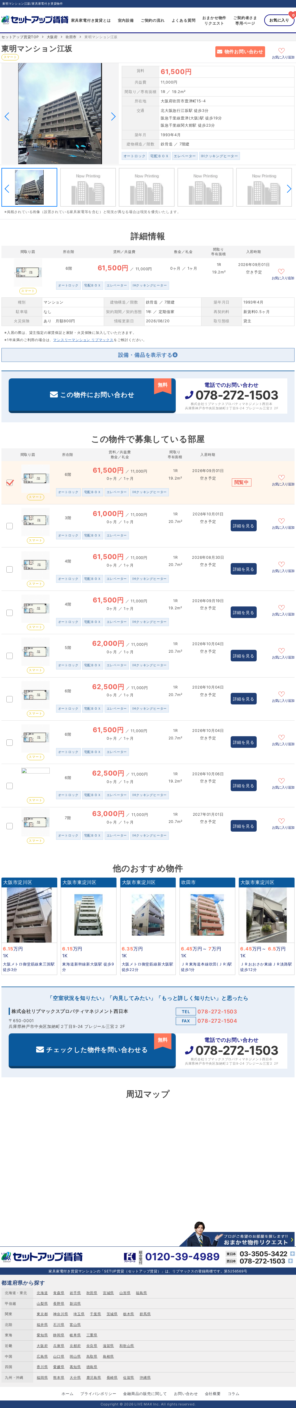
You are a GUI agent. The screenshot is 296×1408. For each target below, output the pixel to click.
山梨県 (42, 1303)
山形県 (124, 1293)
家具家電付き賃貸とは (91, 20)
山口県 (58, 1356)
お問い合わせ (186, 1393)
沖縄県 (145, 1377)
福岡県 (42, 1377)
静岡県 (58, 1335)
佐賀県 (128, 1377)
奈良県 (91, 1346)
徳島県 (91, 1367)
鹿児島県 (93, 1377)
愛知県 (42, 1335)
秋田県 (91, 1293)
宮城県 (108, 1293)
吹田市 (71, 37)
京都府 (75, 1346)
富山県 (75, 1324)
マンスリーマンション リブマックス (83, 340)
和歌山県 (126, 1346)
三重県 (91, 1335)
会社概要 (213, 1393)
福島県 (141, 1293)
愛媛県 (58, 1367)
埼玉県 (78, 1314)
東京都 (42, 1314)
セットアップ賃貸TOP (20, 37)
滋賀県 (108, 1346)
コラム (234, 1393)
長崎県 (112, 1377)
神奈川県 (60, 1314)
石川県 (58, 1324)
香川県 (42, 1367)
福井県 (42, 1324)
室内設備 (126, 20)
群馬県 (145, 1314)
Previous (9, 116)
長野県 (58, 1303)
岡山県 (75, 1356)
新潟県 (75, 1303)
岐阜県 (75, 1335)
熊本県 (58, 1377)
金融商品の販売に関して (145, 1393)
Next (111, 116)
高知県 (75, 1367)
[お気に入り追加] (283, 50)
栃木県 (128, 1314)
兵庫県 (58, 1346)
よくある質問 (184, 20)
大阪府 (52, 37)
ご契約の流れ (153, 20)
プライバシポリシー (98, 1393)
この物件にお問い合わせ (114, 390)
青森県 (58, 1293)
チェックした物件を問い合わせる (107, 1045)
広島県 (42, 1356)
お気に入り (279, 20)
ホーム (67, 1393)
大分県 (75, 1377)
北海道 (42, 1293)
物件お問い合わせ (244, 51)
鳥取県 (91, 1356)
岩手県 (75, 1293)
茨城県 (112, 1314)
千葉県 (95, 1314)
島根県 (108, 1356)
